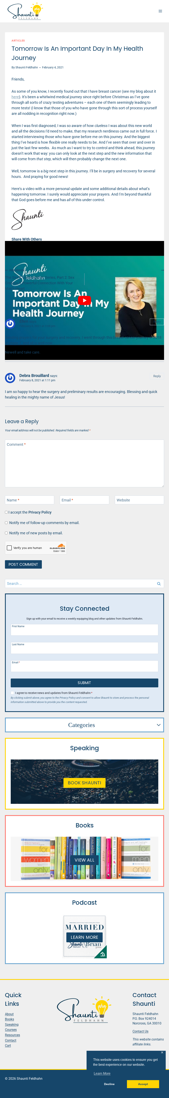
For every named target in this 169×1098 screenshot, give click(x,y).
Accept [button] (143, 1084)
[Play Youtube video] (84, 300)
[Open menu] (160, 11)
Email (67, 500)
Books (9, 1019)
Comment (16, 444)
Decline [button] (109, 1084)
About (9, 1014)
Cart (8, 1045)
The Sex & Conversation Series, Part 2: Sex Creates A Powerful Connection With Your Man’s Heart (39, 280)
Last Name (18, 644)
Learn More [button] (102, 1073)
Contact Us (140, 1031)
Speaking (12, 1025)
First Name (18, 626)
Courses (11, 1030)
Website (123, 500)
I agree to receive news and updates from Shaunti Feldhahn (53, 693)
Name (13, 500)
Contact (10, 1040)
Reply (157, 322)
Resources (12, 1035)
